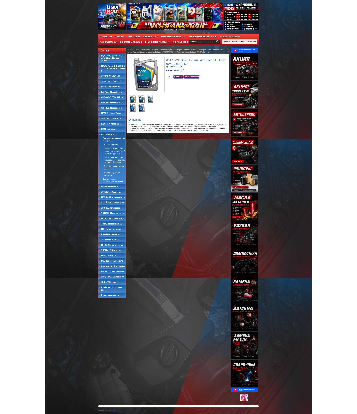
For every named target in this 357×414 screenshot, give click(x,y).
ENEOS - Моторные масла (112, 245)
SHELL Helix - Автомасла (111, 118)
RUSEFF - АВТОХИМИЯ (110, 86)
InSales (112, 411)
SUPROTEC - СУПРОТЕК (111, 81)
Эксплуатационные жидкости (112, 173)
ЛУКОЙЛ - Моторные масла (113, 202)
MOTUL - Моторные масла (112, 218)
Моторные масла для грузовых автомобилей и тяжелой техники (115, 160)
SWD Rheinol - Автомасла (112, 261)
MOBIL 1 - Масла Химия (111, 113)
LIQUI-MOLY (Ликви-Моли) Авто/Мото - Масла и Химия (113, 58)
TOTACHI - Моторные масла (113, 213)
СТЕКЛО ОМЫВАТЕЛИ (110, 76)
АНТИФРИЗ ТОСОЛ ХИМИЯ (112, 97)
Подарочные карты (110, 295)
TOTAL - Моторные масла (112, 224)
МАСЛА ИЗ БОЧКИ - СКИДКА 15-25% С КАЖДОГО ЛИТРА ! (113, 68)
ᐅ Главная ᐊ (106, 36)
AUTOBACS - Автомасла (111, 192)
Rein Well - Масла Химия (111, 92)
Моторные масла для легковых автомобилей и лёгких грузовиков (115, 151)
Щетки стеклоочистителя (112, 271)
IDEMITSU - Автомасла (111, 124)
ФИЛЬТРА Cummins (109, 282)
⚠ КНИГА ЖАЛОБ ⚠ (108, 42)
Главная (130, 49)
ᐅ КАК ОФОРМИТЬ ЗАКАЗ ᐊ (157, 42)
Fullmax (158, 52)
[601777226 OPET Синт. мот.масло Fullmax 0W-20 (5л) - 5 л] (133, 103)
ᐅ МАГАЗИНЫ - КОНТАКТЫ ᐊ (173, 36)
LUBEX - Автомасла (109, 186)
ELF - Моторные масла (111, 229)
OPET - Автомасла (109, 134)
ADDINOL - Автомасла (110, 208)
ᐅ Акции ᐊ (120, 36)
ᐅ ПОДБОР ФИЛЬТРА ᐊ (230, 36)
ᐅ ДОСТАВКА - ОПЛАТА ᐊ (131, 42)
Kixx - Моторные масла (111, 234)
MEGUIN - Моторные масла (113, 197)
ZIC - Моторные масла (110, 239)
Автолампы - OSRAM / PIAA (112, 277)
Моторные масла (111, 144)
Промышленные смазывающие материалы (113, 180)
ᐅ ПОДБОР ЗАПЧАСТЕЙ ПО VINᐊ (203, 36)
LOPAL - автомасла (109, 255)
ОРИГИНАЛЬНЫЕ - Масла (112, 102)
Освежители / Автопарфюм (113, 266)
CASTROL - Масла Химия (111, 108)
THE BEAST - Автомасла (111, 250)
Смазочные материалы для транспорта (114, 139)
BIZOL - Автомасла (109, 129)
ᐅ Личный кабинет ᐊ (183, 42)
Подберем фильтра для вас (111, 288)
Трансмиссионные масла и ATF (114, 167)
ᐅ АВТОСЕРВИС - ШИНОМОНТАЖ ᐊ (143, 36)
